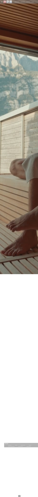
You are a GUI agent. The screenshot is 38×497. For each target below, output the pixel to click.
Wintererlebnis (29, 446)
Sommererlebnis (20, 446)
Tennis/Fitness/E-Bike (11, 446)
